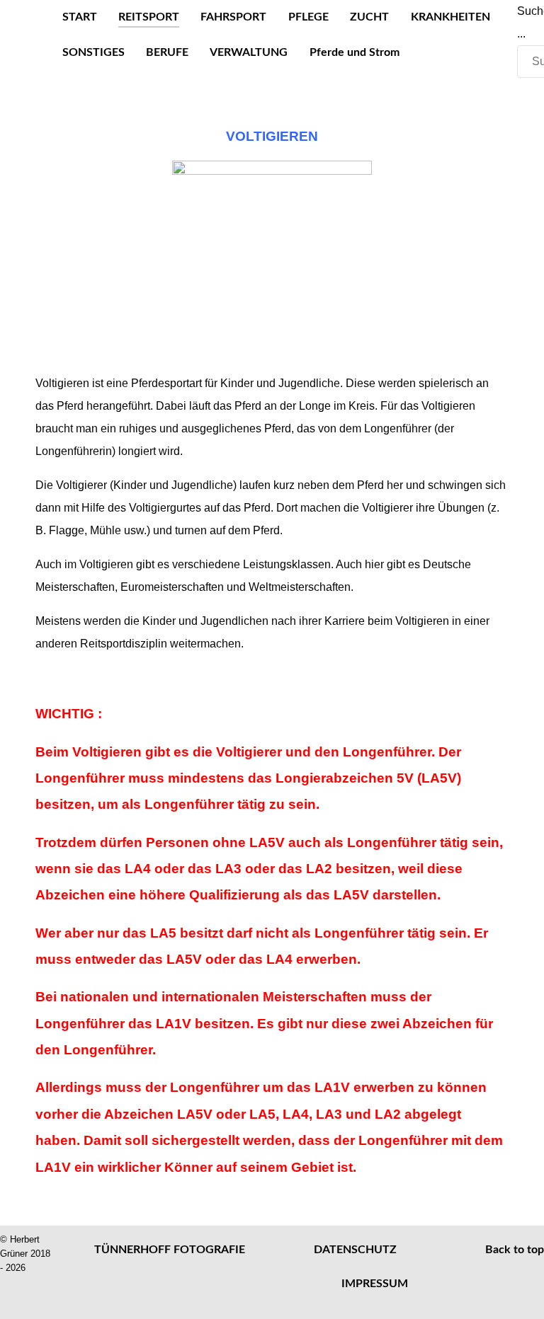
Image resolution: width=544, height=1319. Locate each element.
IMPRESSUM (374, 1283)
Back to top (514, 1249)
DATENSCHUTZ (355, 1249)
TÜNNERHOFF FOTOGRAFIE (169, 1249)
